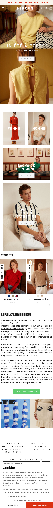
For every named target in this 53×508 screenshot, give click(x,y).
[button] (26, 391)
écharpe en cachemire (41, 376)
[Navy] (9, 296)
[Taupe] (13, 296)
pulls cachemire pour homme (30, 325)
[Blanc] (38, 296)
